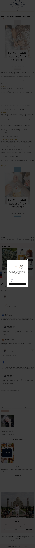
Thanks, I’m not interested (17, 288)
